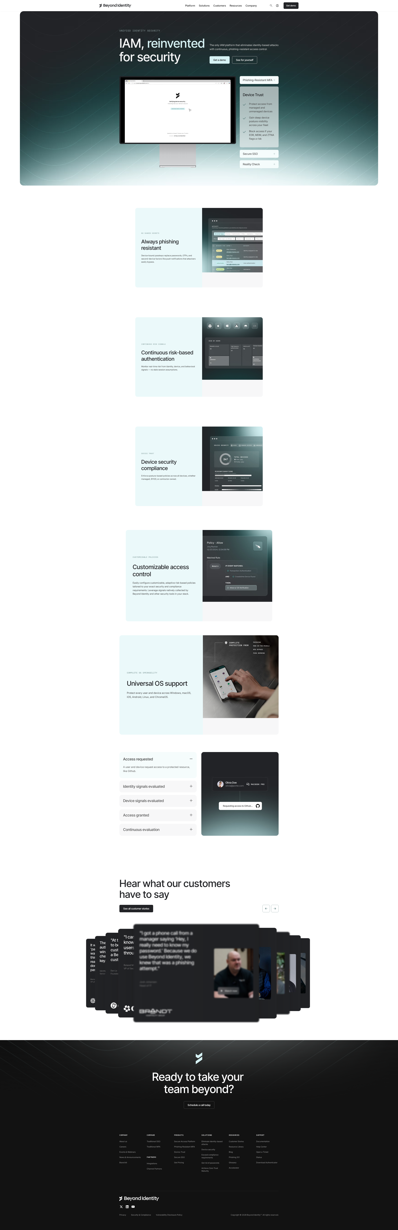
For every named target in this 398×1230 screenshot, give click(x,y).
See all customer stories (136, 908)
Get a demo (219, 59)
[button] (190, 5)
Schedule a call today (199, 1105)
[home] (115, 6)
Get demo (291, 5)
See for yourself (244, 59)
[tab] (259, 80)
